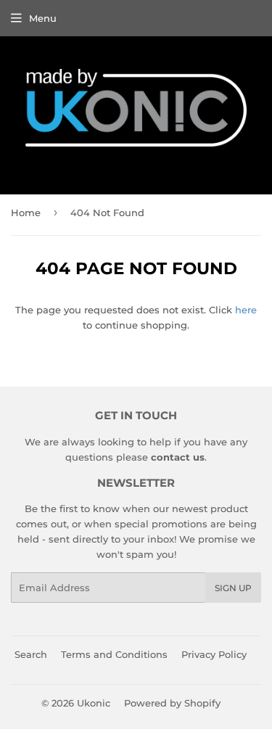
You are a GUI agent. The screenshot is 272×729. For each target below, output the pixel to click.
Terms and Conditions (114, 654)
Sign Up (233, 587)
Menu (43, 18)
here (246, 310)
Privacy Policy (214, 654)
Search (31, 654)
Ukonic (93, 703)
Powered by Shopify (172, 703)
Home (26, 212)
